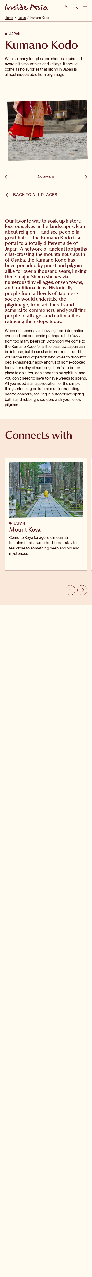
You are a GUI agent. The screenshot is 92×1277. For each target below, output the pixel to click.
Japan (22, 18)
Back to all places (35, 194)
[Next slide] (82, 590)
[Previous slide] (70, 590)
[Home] (31, 7)
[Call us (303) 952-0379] (66, 7)
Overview (46, 176)
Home (9, 18)
